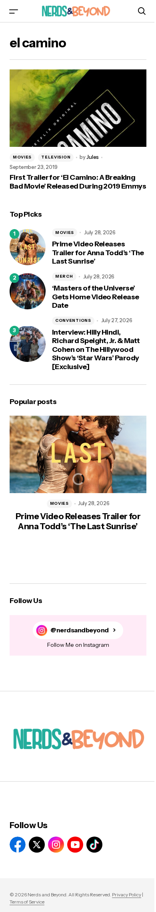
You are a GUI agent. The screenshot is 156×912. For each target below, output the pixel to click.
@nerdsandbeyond (79, 630)
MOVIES (22, 157)
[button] (13, 11)
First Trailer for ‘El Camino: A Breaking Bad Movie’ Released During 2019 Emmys (78, 182)
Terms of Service (27, 902)
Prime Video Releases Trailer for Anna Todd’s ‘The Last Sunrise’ (98, 253)
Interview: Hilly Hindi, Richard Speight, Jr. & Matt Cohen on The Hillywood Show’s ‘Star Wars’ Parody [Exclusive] (96, 349)
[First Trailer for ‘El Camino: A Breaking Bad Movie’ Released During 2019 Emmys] (78, 107)
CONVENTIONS (73, 320)
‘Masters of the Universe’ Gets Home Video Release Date (95, 297)
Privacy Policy (126, 895)
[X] (37, 845)
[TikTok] (94, 845)
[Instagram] (56, 845)
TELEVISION (55, 157)
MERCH (64, 276)
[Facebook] (18, 845)
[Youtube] (75, 845)
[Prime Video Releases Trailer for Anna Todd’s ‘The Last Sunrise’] (28, 247)
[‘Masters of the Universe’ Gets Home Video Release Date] (28, 291)
